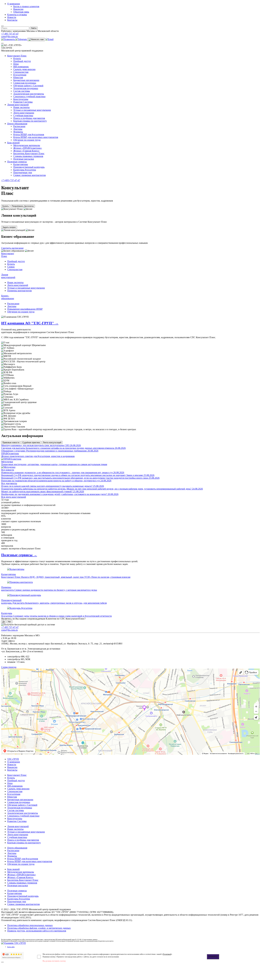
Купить (17, 58)
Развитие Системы (23, 102)
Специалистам (20, 72)
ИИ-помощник (21, 66)
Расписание (19, 126)
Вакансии (18, 9)
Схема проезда (8, 667)
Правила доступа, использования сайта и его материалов (36, 930)
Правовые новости (10, 442)
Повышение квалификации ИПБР (25, 309)
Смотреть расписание (12, 248)
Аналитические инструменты (28, 93)
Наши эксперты (21, 107)
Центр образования (17, 123)
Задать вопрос (9, 227)
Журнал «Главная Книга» (26, 150)
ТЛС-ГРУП (13, 759)
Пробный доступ (22, 61)
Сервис (11, 266)
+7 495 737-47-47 (10, 33)
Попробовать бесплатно (23, 206)
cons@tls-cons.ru (9, 36)
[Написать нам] (36, 39)
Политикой (167, 954)
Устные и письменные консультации (32, 110)
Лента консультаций (17, 285)
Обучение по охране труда (26, 140)
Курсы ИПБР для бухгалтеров (28, 134)
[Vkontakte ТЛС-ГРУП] (13, 943)
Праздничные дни (22, 172)
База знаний (13, 142)
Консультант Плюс (17, 55)
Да (3, 622)
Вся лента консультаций (13, 497)
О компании (13, 3)
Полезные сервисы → (19, 555)
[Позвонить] (8, 39)
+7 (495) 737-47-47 (10, 180)
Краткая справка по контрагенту (30, 121)
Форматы (18, 131)
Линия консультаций (18, 104)
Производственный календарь (29, 167)
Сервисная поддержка (24, 83)
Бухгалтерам (19, 74)
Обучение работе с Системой (28, 85)
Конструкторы (20, 99)
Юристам (18, 77)
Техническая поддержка (25, 88)
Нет (9, 622)
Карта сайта (10, 947)
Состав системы (21, 91)
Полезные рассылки (23, 159)
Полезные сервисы (17, 161)
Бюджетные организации (26, 80)
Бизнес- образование (7, 297)
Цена (16, 64)
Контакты (12, 20)
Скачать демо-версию (24, 69)
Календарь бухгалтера (24, 169)
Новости (11, 17)
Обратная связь (21, 12)
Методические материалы (26, 145)
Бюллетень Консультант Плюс (28, 153)
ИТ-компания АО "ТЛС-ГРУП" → (29, 323)
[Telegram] (21, 39)
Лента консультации (23, 112)
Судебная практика (23, 115)
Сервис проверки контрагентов (29, 175)
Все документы (9, 483)
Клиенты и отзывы (17, 14)
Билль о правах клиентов (26, 6)
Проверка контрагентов (19, 290)
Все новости (7, 470)
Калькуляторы (20, 164)
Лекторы (17, 129)
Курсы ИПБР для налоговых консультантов (35, 137)
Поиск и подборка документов (29, 118)
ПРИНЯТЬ (213, 957)
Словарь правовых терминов (28, 156)
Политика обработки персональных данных (30, 925)
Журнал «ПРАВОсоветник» (27, 148)
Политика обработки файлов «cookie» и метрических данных (39, 928)
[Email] (49, 39)
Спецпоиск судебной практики (29, 96)
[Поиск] (2, 25)
